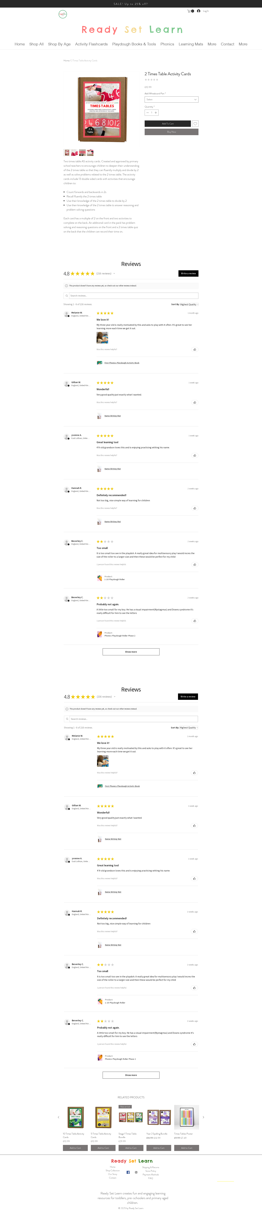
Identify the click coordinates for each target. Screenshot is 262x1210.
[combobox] (171, 99)
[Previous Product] (58, 1117)
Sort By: (175, 304)
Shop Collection (113, 1170)
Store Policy (150, 1171)
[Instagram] (136, 1172)
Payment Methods (151, 1174)
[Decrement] (147, 112)
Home (66, 60)
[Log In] (199, 10)
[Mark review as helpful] (194, 349)
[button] (114, 273)
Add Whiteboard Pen (155, 93)
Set (134, 29)
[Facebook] (128, 1172)
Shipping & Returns (150, 1167)
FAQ (150, 1178)
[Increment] (156, 112)
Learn (164, 29)
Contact (112, 1177)
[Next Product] (203, 1117)
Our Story (112, 1174)
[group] (131, 1128)
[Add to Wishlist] (195, 123)
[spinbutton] (151, 112)
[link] (191, 11)
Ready (100, 29)
